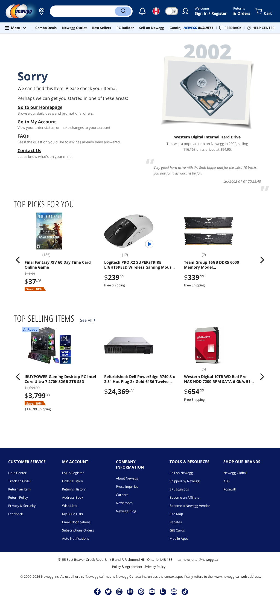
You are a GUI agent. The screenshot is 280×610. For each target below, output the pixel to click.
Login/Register (73, 472)
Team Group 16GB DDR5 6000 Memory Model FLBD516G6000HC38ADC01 (211, 265)
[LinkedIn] (130, 591)
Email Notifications (76, 522)
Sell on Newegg (181, 472)
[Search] (123, 11)
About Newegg (127, 478)
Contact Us (29, 150)
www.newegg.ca (226, 576)
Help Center (17, 472)
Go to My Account (37, 122)
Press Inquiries (127, 486)
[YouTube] (152, 591)
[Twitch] (163, 591)
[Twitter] (108, 591)
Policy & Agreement (127, 566)
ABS (226, 481)
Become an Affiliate (184, 497)
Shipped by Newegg (185, 481)
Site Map (176, 514)
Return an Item (19, 489)
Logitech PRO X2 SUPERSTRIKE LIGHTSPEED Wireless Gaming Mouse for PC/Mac (139, 265)
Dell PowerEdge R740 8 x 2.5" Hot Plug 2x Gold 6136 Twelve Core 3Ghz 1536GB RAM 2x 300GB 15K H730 (139, 379)
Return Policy (18, 497)
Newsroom (124, 503)
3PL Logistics (179, 489)
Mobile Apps (179, 538)
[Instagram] (119, 591)
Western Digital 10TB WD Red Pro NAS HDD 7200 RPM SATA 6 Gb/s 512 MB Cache (218, 379)
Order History (72, 481)
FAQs (23, 136)
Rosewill (229, 489)
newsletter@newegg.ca (200, 559)
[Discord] (174, 591)
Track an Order (19, 481)
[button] (42, 11)
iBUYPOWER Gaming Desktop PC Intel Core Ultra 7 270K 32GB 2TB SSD (60, 379)
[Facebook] (97, 591)
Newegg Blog (126, 511)
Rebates (176, 522)
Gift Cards (177, 530)
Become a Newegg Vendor (190, 505)
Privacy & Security (22, 505)
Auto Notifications (75, 538)
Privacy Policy (155, 566)
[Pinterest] (141, 591)
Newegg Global (235, 472)
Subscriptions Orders (78, 530)
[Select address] (42, 11)
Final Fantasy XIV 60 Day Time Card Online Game (58, 265)
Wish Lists (69, 505)
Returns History (74, 489)
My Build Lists (72, 514)
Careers (122, 494)
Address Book (72, 497)
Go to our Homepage (40, 107)
